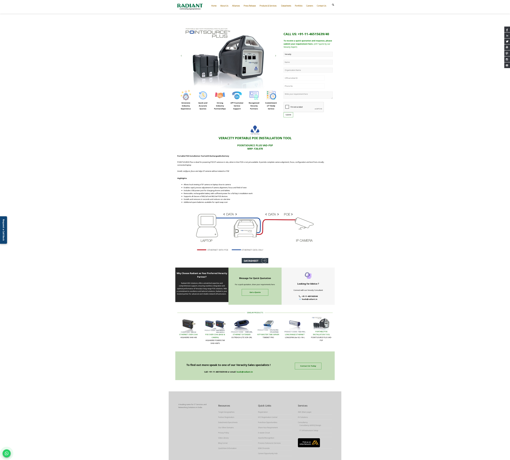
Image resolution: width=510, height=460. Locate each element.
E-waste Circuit (264, 432)
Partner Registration (226, 417)
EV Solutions (303, 417)
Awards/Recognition (266, 438)
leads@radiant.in (245, 372)
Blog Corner (223, 443)
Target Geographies (226, 412)
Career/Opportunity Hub (268, 453)
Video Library (223, 438)
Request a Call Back (3, 230)
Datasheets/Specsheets (228, 422)
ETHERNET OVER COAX (188, 334)
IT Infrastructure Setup (308, 430)
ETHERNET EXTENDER (241, 334)
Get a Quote (255, 292)
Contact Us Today (308, 366)
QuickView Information (227, 448)
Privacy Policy (223, 432)
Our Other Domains (226, 427)
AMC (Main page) (304, 412)
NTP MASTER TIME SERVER (268, 334)
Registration (263, 412)
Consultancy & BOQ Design (310, 425)
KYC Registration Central (267, 417)
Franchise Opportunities (267, 422)
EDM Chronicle (264, 448)
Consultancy (303, 422)
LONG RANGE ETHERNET (295, 334)
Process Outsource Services (269, 443)
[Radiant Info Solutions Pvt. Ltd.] (192, 6)
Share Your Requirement (268, 427)
